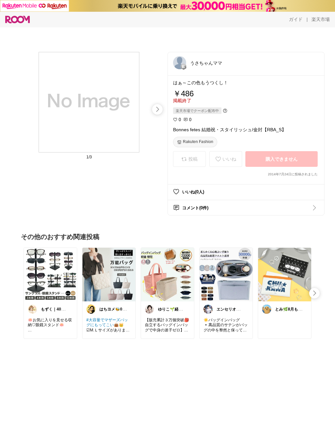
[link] (50, 274)
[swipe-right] (157, 109)
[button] (179, 62)
